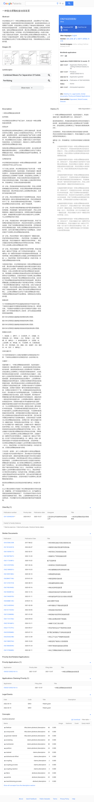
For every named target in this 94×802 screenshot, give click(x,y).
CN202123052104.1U (11, 671)
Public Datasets (45, 799)
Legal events (76, 94)
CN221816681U (9, 623)
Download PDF (68, 27)
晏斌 (67, 39)
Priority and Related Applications (79, 96)
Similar (65, 30)
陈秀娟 (85, 39)
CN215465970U (9, 596)
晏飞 (75, 39)
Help (73, 799)
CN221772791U (9, 628)
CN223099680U (9, 632)
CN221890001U (9, 569)
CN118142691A (9, 547)
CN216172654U (9, 610)
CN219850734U (9, 641)
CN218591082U (9, 574)
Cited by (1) (67, 94)
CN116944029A (9, 516)
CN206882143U (9, 601)
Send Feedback (31, 799)
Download (76, 719)
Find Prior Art (82, 27)
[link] (7, 727)
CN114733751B (9, 583)
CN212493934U (9, 605)
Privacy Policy (64, 799)
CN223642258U (9, 637)
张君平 (79, 39)
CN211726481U (9, 560)
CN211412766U (9, 619)
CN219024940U (9, 587)
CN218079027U (9, 556)
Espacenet (73, 99)
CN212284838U (9, 614)
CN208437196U (9, 578)
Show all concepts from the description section (19, 785)
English (74, 35)
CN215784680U (9, 650)
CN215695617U (9, 551)
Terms (55, 799)
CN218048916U (9, 592)
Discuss (63, 101)
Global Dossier (82, 99)
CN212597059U (9, 565)
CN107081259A (9, 543)
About (21, 799)
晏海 (71, 39)
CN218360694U (9, 646)
